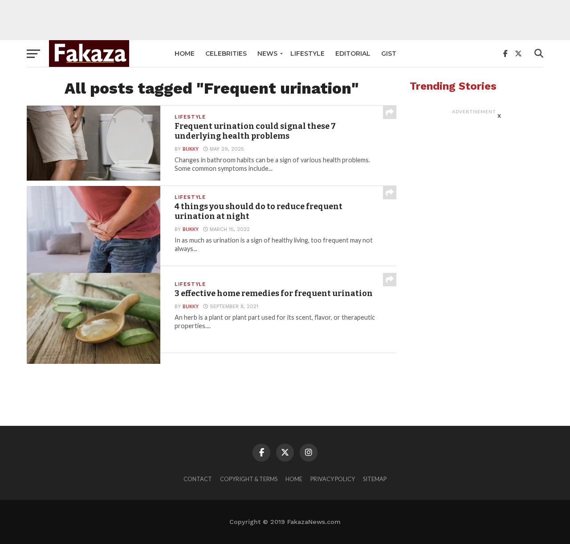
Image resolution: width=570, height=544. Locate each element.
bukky (191, 149)
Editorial (352, 53)
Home (185, 53)
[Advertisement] (285, 20)
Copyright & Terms (248, 478)
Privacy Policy (332, 478)
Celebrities (226, 53)
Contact (197, 478)
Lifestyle (307, 53)
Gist (388, 53)
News (267, 53)
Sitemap (375, 478)
